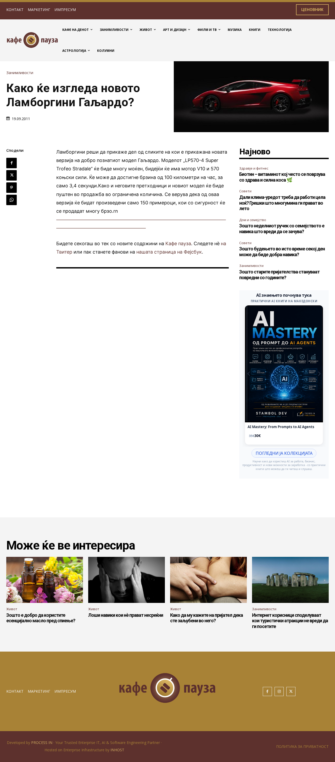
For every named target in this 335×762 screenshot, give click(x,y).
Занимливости (19, 73)
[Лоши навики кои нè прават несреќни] (126, 580)
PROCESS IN (42, 742)
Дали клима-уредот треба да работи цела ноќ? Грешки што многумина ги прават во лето (282, 202)
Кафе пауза (178, 243)
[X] (11, 175)
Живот (11, 609)
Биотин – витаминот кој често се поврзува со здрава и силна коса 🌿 (282, 177)
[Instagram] (279, 691)
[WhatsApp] (11, 200)
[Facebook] (11, 163)
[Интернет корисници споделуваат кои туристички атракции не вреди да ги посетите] (290, 580)
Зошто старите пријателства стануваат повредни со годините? (279, 274)
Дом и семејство (252, 219)
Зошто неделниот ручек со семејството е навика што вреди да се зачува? (281, 228)
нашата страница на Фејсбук (169, 252)
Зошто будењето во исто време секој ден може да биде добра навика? (282, 251)
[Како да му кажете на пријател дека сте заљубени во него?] (208, 580)
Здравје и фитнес (253, 168)
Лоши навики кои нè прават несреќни (125, 615)
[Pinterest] (11, 187)
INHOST (117, 749)
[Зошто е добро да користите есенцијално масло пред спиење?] (44, 580)
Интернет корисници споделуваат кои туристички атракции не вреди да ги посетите (290, 620)
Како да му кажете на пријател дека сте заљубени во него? (206, 618)
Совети (245, 191)
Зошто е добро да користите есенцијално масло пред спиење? (40, 618)
